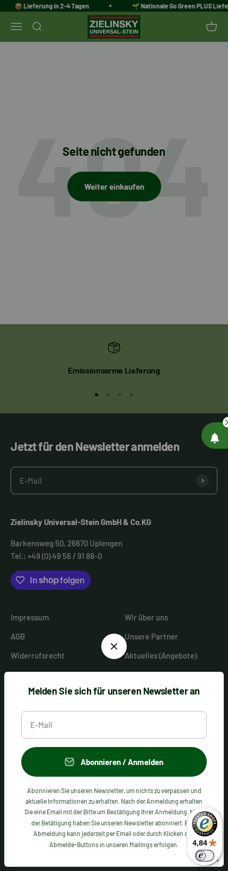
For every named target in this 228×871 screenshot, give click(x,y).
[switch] (204, 855)
